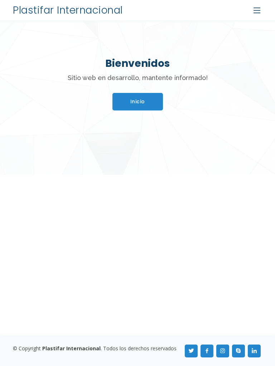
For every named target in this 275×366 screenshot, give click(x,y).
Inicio (137, 101)
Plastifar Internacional (68, 10)
